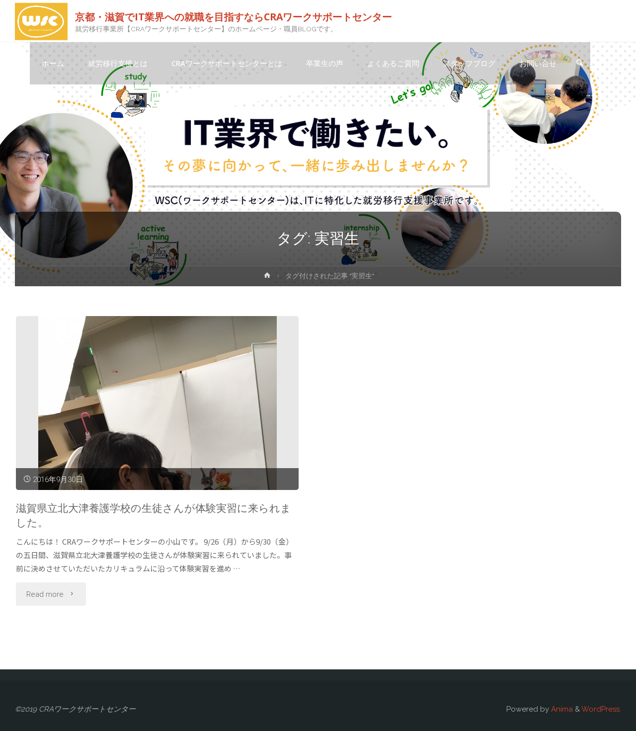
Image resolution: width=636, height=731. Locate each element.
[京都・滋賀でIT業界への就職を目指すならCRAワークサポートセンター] (41, 20)
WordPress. (601, 709)
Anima (561, 709)
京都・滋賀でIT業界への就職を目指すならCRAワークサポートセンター (233, 16)
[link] (579, 63)
